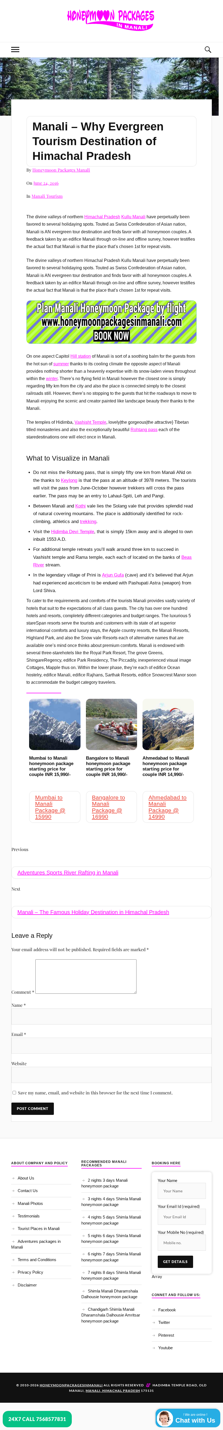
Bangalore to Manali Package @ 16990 (108, 806)
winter (51, 378)
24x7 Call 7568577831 (37, 1419)
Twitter (164, 1322)
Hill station (80, 356)
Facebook (167, 1309)
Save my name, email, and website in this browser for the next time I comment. (95, 1092)
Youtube (165, 1347)
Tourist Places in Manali (39, 1228)
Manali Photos (30, 1203)
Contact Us (28, 1190)
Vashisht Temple (90, 422)
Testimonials (29, 1216)
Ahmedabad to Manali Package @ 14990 (167, 806)
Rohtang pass (144, 429)
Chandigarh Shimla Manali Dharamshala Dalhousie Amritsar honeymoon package (110, 1315)
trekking (88, 521)
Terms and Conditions (37, 1259)
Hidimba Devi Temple (72, 531)
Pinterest (166, 1335)
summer (61, 364)
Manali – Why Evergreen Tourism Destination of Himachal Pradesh (98, 141)
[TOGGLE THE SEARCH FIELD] (208, 49)
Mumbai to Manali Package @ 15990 (50, 806)
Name (18, 1005)
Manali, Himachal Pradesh (113, 1391)
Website (19, 1063)
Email (18, 1034)
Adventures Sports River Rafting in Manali (67, 873)
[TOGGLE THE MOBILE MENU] (15, 49)
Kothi (80, 506)
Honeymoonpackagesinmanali (71, 1385)
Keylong (69, 480)
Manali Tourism (47, 196)
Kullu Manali (133, 216)
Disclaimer (27, 1285)
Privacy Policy (30, 1272)
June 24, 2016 (45, 183)
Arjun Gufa (113, 575)
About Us (26, 1178)
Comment (22, 992)
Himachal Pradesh (102, 216)
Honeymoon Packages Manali (61, 170)
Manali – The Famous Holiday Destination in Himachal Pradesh (93, 912)
